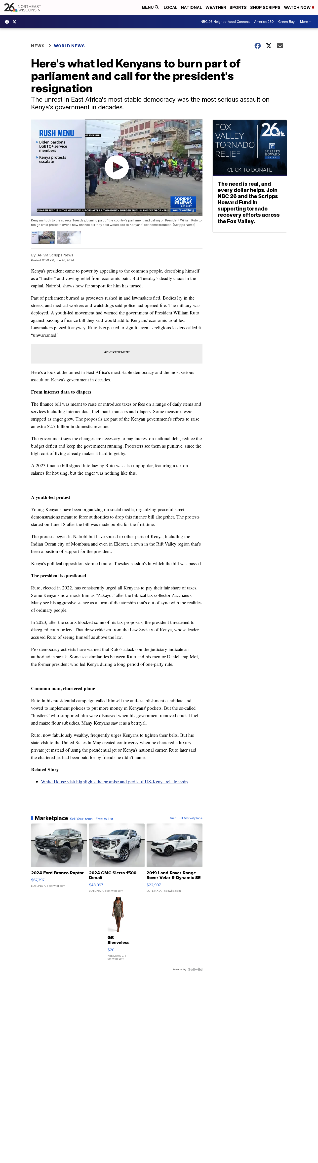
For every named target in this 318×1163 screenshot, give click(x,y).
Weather (215, 7)
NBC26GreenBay (8, 22)
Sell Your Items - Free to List (91, 819)
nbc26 (15, 22)
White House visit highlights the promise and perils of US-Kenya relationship (114, 781)
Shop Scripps (265, 7)
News (38, 45)
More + (305, 21)
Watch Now (298, 7)
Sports (238, 7)
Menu (148, 7)
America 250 (264, 21)
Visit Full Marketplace (186, 818)
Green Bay (286, 21)
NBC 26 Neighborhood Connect (225, 21)
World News (69, 45)
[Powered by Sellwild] (195, 969)
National (191, 7)
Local (170, 7)
